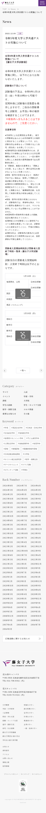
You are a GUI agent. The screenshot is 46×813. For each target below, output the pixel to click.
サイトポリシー (37, 774)
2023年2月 (8, 546)
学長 (6, 428)
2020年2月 (8, 598)
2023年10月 (22, 533)
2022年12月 (36, 546)
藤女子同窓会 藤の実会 (11, 736)
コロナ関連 (28, 409)
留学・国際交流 (9, 409)
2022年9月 (36, 551)
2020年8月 (8, 590)
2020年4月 (22, 594)
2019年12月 (36, 598)
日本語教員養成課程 (12, 454)
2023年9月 (36, 533)
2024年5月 (8, 525)
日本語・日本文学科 (34, 428)
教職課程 (15, 449)
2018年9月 (8, 620)
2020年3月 (36, 594)
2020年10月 (22, 585)
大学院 (26, 400)
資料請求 (6, 750)
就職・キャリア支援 (10, 720)
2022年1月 (22, 564)
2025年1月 (22, 512)
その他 (26, 414)
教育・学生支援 (8, 716)
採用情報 (6, 766)
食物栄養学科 (24, 444)
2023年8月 (8, 538)
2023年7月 (22, 538)
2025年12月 (36, 494)
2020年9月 (36, 585)
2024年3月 (36, 525)
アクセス (6, 754)
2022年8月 (8, 555)
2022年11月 (8, 551)
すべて (5, 392)
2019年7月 (22, 607)
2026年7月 (22, 485)
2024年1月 (22, 529)
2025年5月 (8, 507)
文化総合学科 (9, 433)
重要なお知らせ (9, 414)
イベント (6, 396)
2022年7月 (22, 555)
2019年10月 (22, 603)
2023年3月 (36, 542)
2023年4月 (22, 542)
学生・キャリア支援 (32, 405)
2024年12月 (36, 512)
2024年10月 (22, 516)
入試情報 (6, 713)
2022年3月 (36, 559)
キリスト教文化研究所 (12, 459)
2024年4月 (22, 525)
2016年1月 (7, 629)
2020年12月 (36, 581)
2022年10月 (22, 551)
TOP (5, 9)
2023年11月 (8, 533)
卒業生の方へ (29, 716)
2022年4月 (22, 559)
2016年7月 (36, 624)
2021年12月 (36, 564)
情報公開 (6, 762)
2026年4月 (22, 490)
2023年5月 (8, 542)
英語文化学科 (17, 428)
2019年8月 (8, 607)
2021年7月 (22, 572)
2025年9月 (36, 499)
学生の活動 (7, 405)
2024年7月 (22, 520)
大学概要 (6, 705)
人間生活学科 (9, 444)
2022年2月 (8, 564)
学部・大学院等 (8, 709)
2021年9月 (36, 568)
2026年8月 (8, 485)
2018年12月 (8, 616)
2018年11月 (22, 616)
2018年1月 (35, 620)
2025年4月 (22, 507)
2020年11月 (8, 585)
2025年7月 (22, 503)
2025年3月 (36, 507)
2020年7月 (22, 590)
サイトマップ (25, 774)
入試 (25, 392)
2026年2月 (8, 494)
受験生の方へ (29, 705)
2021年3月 (36, 577)
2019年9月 (36, 603)
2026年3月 (36, 490)
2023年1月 (22, 546)
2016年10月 (22, 624)
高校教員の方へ (30, 709)
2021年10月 (22, 568)
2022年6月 (36, 555)
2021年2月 (8, 581)
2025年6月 (36, 503)
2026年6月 (36, 485)
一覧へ (23, 370)
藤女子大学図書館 (9, 732)
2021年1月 (21, 581)
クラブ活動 (26, 465)
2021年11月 (8, 568)
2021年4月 (22, 577)
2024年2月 (8, 529)
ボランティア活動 (11, 470)
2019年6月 (36, 607)
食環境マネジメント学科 (13, 438)
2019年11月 (8, 603)
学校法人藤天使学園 (10, 740)
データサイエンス (11, 465)
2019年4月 (22, 611)
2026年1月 (22, 494)
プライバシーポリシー (11, 774)
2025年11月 (8, 499)
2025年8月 (8, 503)
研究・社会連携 (8, 728)
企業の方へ (28, 724)
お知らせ (6, 746)
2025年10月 (22, 499)
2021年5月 (8, 577)
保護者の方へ (29, 720)
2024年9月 (36, 516)
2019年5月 (8, 611)
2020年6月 (36, 590)
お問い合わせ (8, 758)
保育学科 (36, 444)
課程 (4, 400)
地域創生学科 (24, 433)
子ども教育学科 (33, 438)
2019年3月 (36, 611)
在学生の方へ (29, 713)
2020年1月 (22, 598)
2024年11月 (8, 516)
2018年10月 (36, 616)
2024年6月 (36, 520)
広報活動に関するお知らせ (17, 638)
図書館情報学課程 (30, 449)
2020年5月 (8, 594)
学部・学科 (28, 396)
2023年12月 (36, 529)
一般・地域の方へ (30, 728)
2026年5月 (8, 490)
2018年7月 (22, 620)
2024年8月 (8, 520)
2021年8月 (8, 572)
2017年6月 (8, 624)
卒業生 (25, 470)
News (13, 9)
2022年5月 (8, 559)
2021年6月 (36, 572)
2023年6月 (36, 538)
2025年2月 (8, 512)
